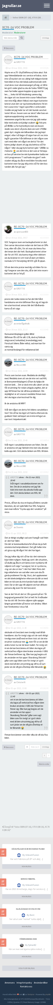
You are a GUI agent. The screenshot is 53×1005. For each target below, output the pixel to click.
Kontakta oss (26, 986)
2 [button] (48, 755)
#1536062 (44, 472)
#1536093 (44, 628)
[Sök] (21, 38)
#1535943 (44, 329)
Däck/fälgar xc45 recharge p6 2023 (28, 849)
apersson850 (22, 231)
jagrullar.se (11, 6)
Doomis (19, 527)
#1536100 (44, 688)
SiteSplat (30, 994)
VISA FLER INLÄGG (27, 968)
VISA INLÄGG (26, 866)
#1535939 (44, 294)
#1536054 (44, 440)
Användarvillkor (41, 982)
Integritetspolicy (24, 982)
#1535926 (44, 68)
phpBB (47, 994)
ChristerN (20, 682)
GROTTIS (20, 62)
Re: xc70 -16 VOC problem (30, 226)
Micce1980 (21, 365)
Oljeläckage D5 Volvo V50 (28, 909)
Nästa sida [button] (44, 764)
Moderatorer (20, 32)
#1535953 (44, 371)
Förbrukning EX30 (28, 939)
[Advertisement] (26, 796)
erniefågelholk (23, 323)
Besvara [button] (9, 48)
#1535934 (44, 237)
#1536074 (44, 533)
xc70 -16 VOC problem (18, 27)
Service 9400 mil (28, 879)
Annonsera (10, 982)
